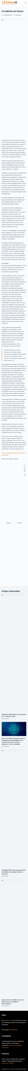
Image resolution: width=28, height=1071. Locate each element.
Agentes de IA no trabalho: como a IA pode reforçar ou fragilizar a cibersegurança (12, 1001)
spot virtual (10, 1020)
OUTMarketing (13, 1030)
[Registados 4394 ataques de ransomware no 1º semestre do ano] (14, 653)
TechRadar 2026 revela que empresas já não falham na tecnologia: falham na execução (13, 872)
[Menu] (25, 2)
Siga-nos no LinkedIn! (8, 1063)
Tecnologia (18, 15)
